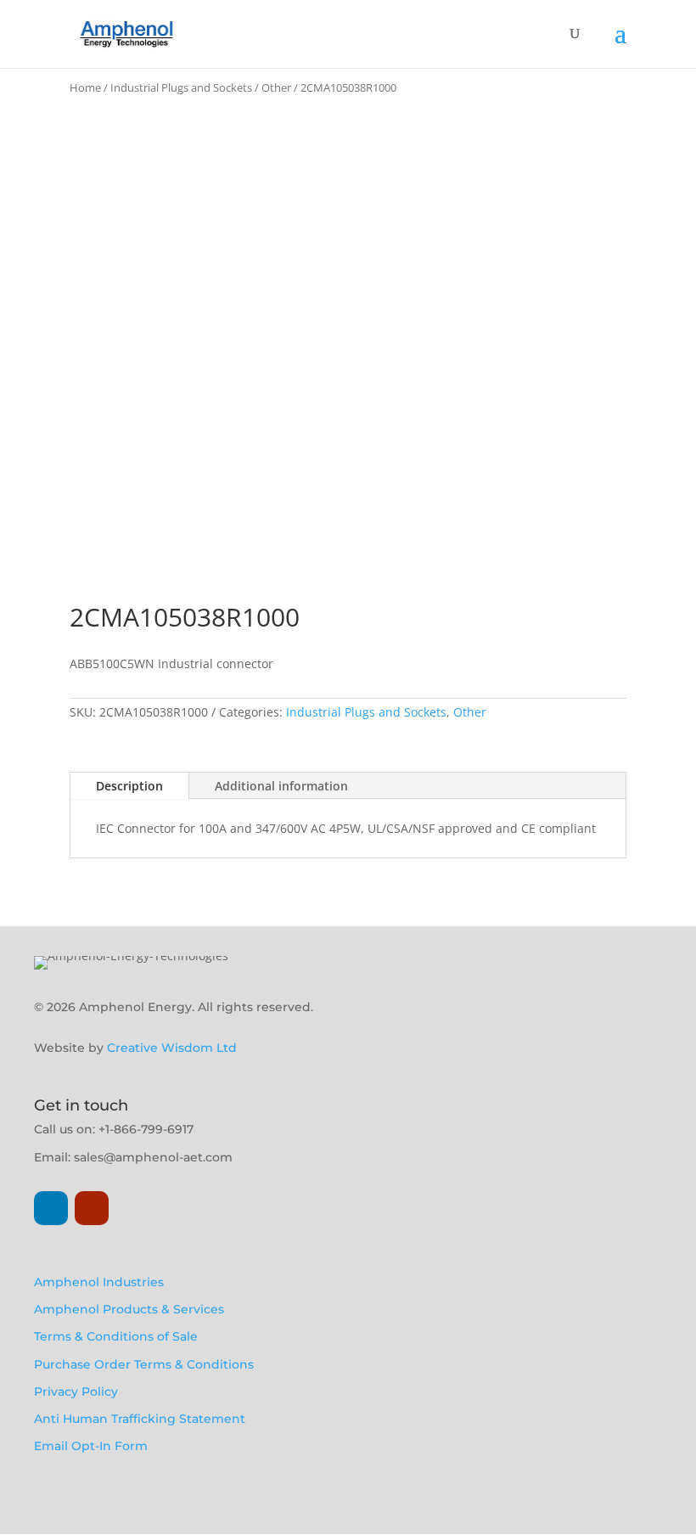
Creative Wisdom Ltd (172, 1047)
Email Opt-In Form (91, 1445)
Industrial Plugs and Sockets (181, 87)
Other (276, 87)
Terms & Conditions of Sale (116, 1336)
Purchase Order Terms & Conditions (144, 1364)
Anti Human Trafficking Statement (139, 1418)
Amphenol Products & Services (129, 1309)
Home (85, 87)
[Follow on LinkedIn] (51, 1208)
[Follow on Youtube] (92, 1208)
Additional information (281, 786)
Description (129, 786)
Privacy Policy (76, 1391)
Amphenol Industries (99, 1282)
